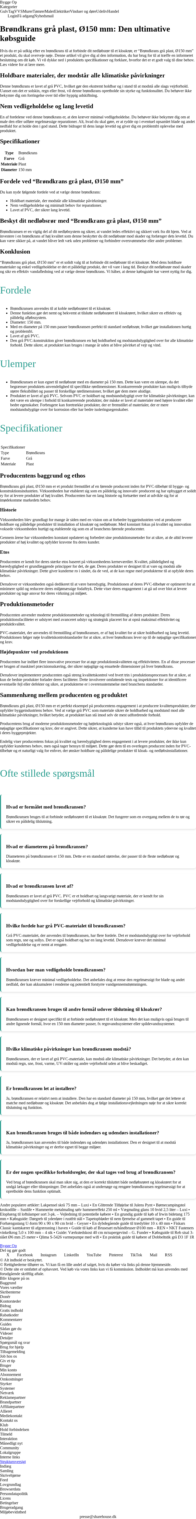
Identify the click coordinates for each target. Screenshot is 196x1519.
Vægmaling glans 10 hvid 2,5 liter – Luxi (154, 1209)
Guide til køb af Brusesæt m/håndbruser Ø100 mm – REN (118, 1228)
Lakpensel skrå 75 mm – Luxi (65, 1205)
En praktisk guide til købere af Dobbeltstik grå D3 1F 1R (148, 1237)
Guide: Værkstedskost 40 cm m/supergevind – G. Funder (102, 1232)
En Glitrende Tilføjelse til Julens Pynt (122, 1205)
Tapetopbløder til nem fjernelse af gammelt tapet (124, 1219)
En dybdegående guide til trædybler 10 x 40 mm (131, 1223)
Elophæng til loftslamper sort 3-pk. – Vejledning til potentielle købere (55, 1214)
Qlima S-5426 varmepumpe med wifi (69, 1237)
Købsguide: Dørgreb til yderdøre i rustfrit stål (46, 1219)
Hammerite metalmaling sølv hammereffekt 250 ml (76, 1209)
